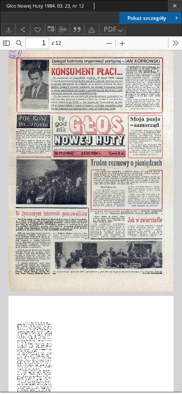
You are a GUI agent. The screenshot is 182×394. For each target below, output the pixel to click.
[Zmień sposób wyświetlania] (50, 29)
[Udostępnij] (23, 29)
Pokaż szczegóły (146, 18)
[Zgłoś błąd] (91, 29)
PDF (110, 29)
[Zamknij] (175, 5)
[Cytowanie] (77, 29)
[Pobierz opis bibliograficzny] (62, 30)
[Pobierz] (8, 29)
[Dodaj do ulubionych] (37, 29)
